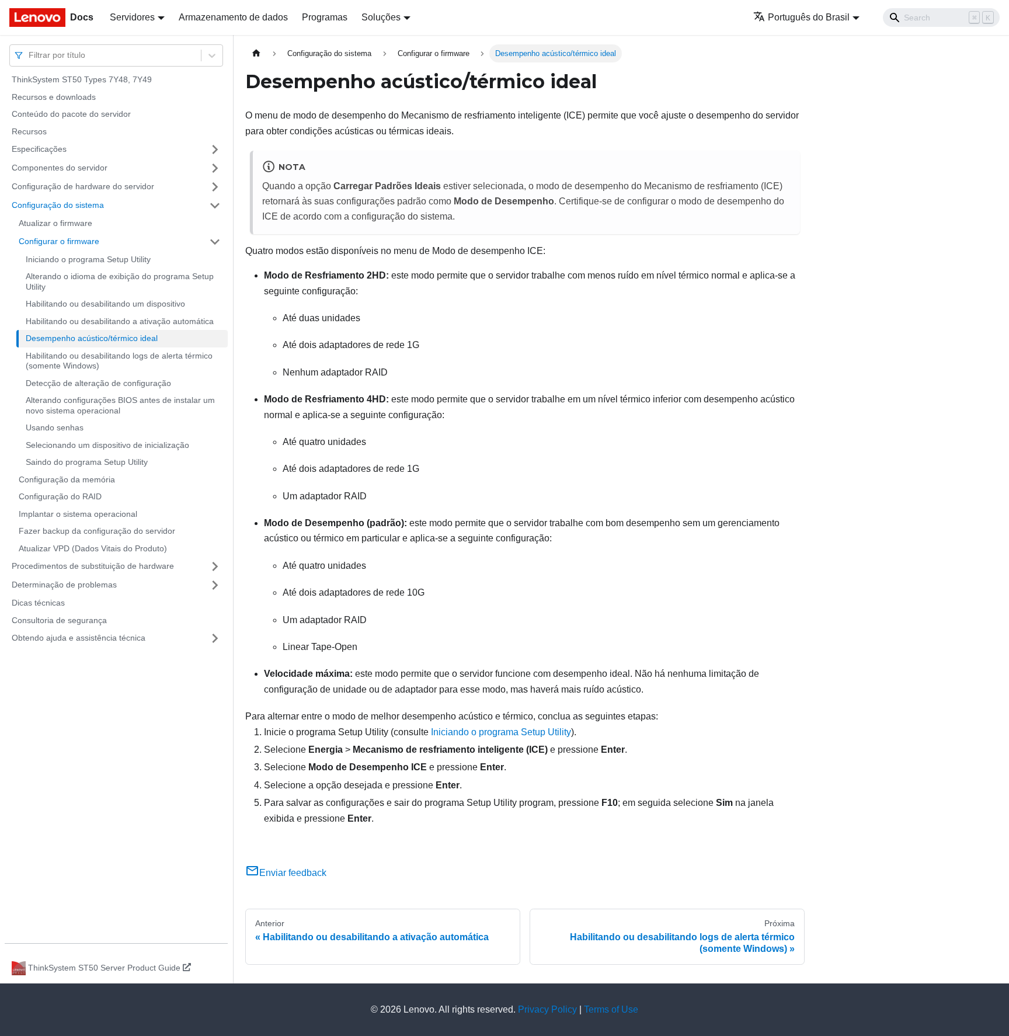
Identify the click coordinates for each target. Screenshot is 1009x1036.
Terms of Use (611, 1009)
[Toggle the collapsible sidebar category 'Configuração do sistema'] (215, 205)
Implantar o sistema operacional (78, 514)
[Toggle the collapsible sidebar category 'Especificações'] (215, 149)
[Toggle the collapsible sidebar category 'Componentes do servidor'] (215, 168)
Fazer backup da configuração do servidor (97, 531)
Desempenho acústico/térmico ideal (92, 338)
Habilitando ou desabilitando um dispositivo (105, 303)
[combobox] (30, 55)
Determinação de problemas (64, 584)
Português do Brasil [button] (809, 17)
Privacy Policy (547, 1009)
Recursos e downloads (54, 97)
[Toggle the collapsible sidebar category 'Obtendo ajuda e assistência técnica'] (215, 638)
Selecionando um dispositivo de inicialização (107, 445)
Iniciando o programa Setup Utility (88, 259)
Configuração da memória (67, 479)
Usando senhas (54, 427)
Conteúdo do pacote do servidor (71, 114)
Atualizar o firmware (55, 223)
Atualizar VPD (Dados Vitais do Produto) (93, 548)
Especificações (39, 149)
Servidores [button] (132, 17)
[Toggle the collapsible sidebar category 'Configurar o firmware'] (215, 241)
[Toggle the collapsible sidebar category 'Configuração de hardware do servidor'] (215, 187)
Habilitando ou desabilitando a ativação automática (120, 321)
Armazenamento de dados (233, 17)
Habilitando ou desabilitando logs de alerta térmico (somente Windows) (119, 361)
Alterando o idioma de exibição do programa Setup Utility (120, 281)
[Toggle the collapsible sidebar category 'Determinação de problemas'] (215, 585)
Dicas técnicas (38, 602)
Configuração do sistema (58, 205)
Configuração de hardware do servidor (83, 186)
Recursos (29, 131)
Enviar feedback (292, 873)
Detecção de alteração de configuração (98, 383)
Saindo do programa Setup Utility (87, 462)
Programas (324, 17)
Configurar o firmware (59, 241)
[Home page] (256, 53)
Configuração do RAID (60, 496)
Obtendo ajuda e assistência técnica (78, 637)
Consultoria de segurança (59, 620)
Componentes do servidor (59, 167)
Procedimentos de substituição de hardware (93, 566)
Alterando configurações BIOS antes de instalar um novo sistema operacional (120, 405)
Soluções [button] (381, 17)
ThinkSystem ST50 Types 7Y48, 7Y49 (82, 79)
